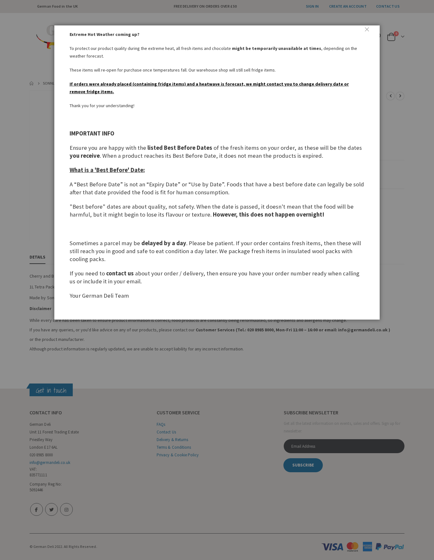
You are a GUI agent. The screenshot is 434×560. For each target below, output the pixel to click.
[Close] (369, 32)
